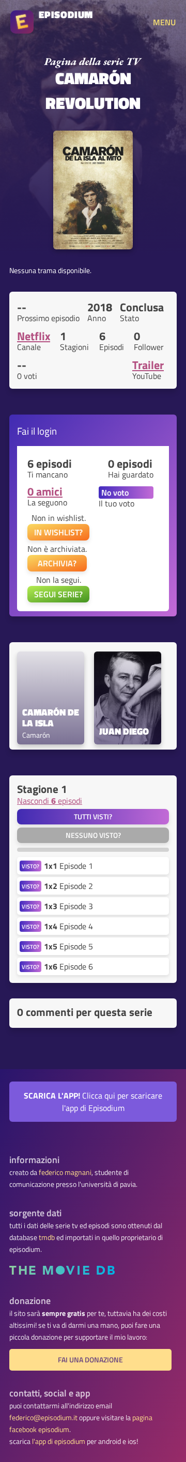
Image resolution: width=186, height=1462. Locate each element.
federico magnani (65, 1172)
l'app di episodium (58, 1441)
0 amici (45, 491)
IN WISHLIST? (58, 532)
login (47, 430)
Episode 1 (68, 866)
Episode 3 (68, 906)
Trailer (148, 365)
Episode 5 (68, 946)
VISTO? (30, 866)
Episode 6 (68, 966)
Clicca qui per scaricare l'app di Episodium (93, 1101)
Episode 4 (68, 926)
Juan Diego (124, 731)
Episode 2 (68, 886)
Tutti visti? (93, 816)
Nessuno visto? (93, 835)
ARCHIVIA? (57, 563)
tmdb (47, 1237)
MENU (164, 22)
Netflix (33, 336)
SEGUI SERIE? (58, 594)
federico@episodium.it (43, 1417)
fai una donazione (90, 1359)
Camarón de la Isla (50, 718)
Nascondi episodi (49, 800)
